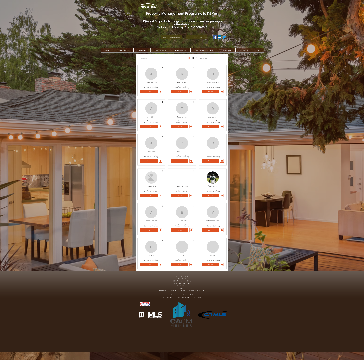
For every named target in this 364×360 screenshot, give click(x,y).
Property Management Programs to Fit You (182, 13)
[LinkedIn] (219, 37)
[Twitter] (224, 37)
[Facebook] (215, 37)
